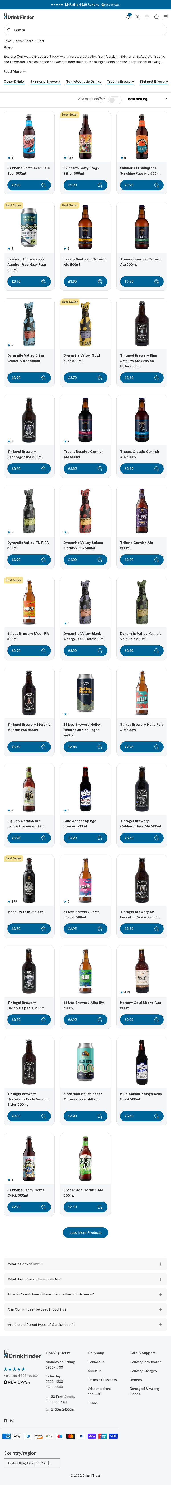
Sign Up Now (85, 758)
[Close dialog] (130, 693)
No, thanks (86, 787)
